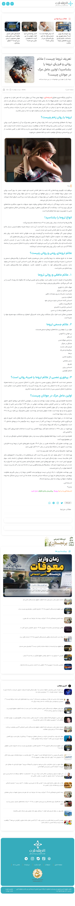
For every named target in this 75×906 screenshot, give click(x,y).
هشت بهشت (9, 891)
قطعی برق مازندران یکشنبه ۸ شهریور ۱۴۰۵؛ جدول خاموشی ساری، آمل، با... (41, 628)
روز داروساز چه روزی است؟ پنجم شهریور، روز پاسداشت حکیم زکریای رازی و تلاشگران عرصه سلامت (63, 38)
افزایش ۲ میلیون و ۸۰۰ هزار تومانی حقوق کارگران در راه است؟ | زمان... (43, 656)
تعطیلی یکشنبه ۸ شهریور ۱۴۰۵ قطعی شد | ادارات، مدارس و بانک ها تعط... (41, 665)
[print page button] (3, 89)
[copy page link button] (7, 89)
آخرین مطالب (62, 686)
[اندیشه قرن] (64, 3)
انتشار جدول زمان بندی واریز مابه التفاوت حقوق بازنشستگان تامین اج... (42, 600)
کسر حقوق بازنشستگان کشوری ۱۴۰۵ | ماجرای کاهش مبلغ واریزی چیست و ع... (40, 609)
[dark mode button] (12, 4)
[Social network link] (49, 859)
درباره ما (27, 865)
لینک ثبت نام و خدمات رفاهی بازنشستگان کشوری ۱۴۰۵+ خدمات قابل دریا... (41, 637)
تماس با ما (16, 865)
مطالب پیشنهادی (60, 19)
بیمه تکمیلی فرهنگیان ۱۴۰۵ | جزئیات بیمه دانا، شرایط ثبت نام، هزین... (42, 618)
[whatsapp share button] (49, 502)
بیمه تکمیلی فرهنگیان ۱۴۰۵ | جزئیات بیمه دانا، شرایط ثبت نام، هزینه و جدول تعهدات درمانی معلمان (33, 792)
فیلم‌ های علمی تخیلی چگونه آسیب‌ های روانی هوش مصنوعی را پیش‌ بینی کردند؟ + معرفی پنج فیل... (13, 38)
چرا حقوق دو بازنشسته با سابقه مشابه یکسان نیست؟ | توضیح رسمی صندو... (41, 646)
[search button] (8, 4)
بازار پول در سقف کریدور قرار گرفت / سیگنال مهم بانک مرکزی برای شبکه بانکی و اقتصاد (38, 811)
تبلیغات (47, 865)
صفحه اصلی (69, 90)
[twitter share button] (62, 502)
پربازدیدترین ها (61, 551)
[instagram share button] (58, 502)
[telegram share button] (53, 502)
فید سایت (37, 865)
